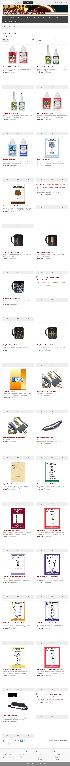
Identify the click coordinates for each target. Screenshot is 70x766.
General (51, 18)
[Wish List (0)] (61, 2)
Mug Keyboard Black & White (11, 298)
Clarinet (13, 18)
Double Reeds (31, 18)
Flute (39, 18)
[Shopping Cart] (63, 2)
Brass (45, 18)
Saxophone (21, 18)
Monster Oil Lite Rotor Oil (10, 113)
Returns (22, 756)
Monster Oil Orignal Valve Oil (45, 113)
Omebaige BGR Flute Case (10, 715)
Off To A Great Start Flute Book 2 (12, 669)
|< (3, 741)
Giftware (58, 18)
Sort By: (33, 40)
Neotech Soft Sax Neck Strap (45, 437)
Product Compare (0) (7, 36)
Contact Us (23, 754)
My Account (57, 754)
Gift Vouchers (40, 756)
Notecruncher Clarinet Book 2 (11, 530)
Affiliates (39, 758)
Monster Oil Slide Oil (9, 159)
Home (6, 18)
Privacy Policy (6, 756)
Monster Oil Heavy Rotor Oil (45, 67)
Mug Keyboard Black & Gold (45, 252)
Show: (55, 39)
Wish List (57, 758)
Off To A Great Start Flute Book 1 (46, 623)
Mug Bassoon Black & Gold (11, 252)
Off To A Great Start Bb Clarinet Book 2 (14, 623)
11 (3, 743)
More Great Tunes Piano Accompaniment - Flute (16, 206)
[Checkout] (66, 2)
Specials (17, 21)
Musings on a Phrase (9, 391)
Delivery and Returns (8, 754)
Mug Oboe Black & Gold (10, 345)
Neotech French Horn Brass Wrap (46, 391)
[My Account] (58, 2)
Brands (39, 754)
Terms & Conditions (8, 758)
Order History (58, 756)
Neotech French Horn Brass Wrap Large (14, 437)
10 (30, 741)
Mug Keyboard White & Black (45, 279)
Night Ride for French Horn (10, 484)
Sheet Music (8, 21)
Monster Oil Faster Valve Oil (11, 67)
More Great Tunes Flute (43, 159)
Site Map (22, 758)
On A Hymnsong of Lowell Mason (46, 696)
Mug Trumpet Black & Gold (45, 345)
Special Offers (12, 27)
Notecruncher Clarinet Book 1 (45, 484)
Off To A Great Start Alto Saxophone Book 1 (49, 530)
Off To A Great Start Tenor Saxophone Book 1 (50, 669)
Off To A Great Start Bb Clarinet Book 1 (48, 576)
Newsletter (57, 759)
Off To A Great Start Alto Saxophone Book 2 (15, 576)
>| (10, 743)
